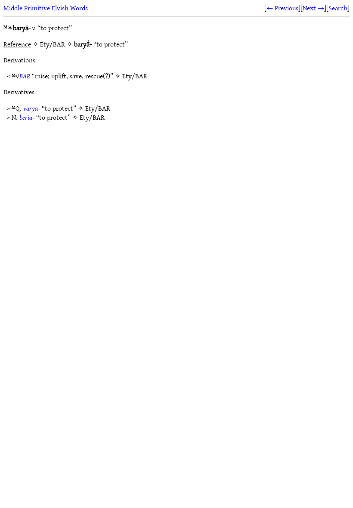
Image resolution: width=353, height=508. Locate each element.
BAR (24, 76)
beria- (26, 117)
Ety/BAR (134, 76)
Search (337, 8)
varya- (31, 108)
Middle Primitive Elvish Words (45, 8)
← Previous (282, 8)
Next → (313, 8)
